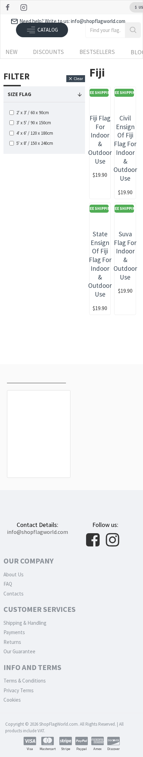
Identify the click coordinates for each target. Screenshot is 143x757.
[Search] (133, 30)
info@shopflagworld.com (37, 531)
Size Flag (19, 94)
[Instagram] (24, 7)
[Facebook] (8, 7)
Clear (78, 78)
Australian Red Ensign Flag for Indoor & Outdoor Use (39, 459)
